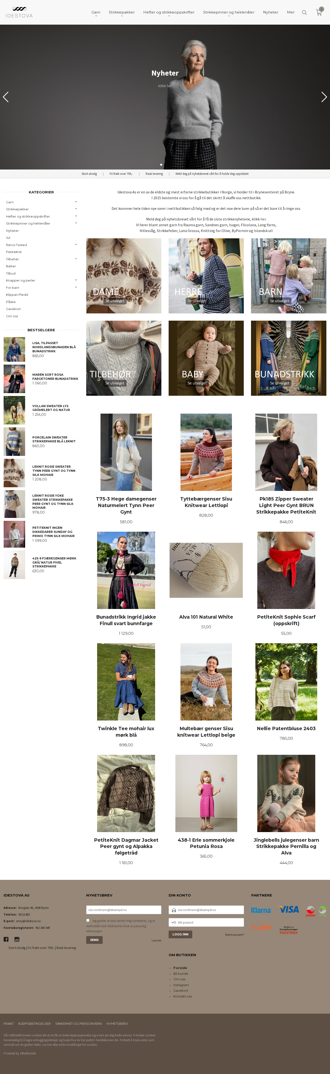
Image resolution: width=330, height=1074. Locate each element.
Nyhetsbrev (117, 1023)
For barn (12, 288)
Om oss (12, 316)
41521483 (24, 914)
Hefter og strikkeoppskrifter (28, 216)
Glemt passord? (234, 934)
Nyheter (12, 231)
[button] (324, 97)
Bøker (11, 266)
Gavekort (13, 309)
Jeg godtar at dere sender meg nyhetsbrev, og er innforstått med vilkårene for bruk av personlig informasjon (120, 926)
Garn (10, 202)
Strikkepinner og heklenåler (28, 223)
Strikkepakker (17, 209)
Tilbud (10, 273)
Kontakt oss (182, 996)
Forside (180, 968)
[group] (165, 97)
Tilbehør (12, 259)
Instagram (181, 985)
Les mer (156, 940)
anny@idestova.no (28, 921)
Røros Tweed (16, 245)
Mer (290, 12)
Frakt (9, 1023)
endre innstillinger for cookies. (78, 1045)
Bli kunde (180, 973)
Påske (11, 302)
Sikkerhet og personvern (78, 1023)
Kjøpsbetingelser (34, 1023)
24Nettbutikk (28, 1053)
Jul (8, 238)
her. (263, 219)
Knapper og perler (20, 280)
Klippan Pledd (17, 295)
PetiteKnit (14, 252)
